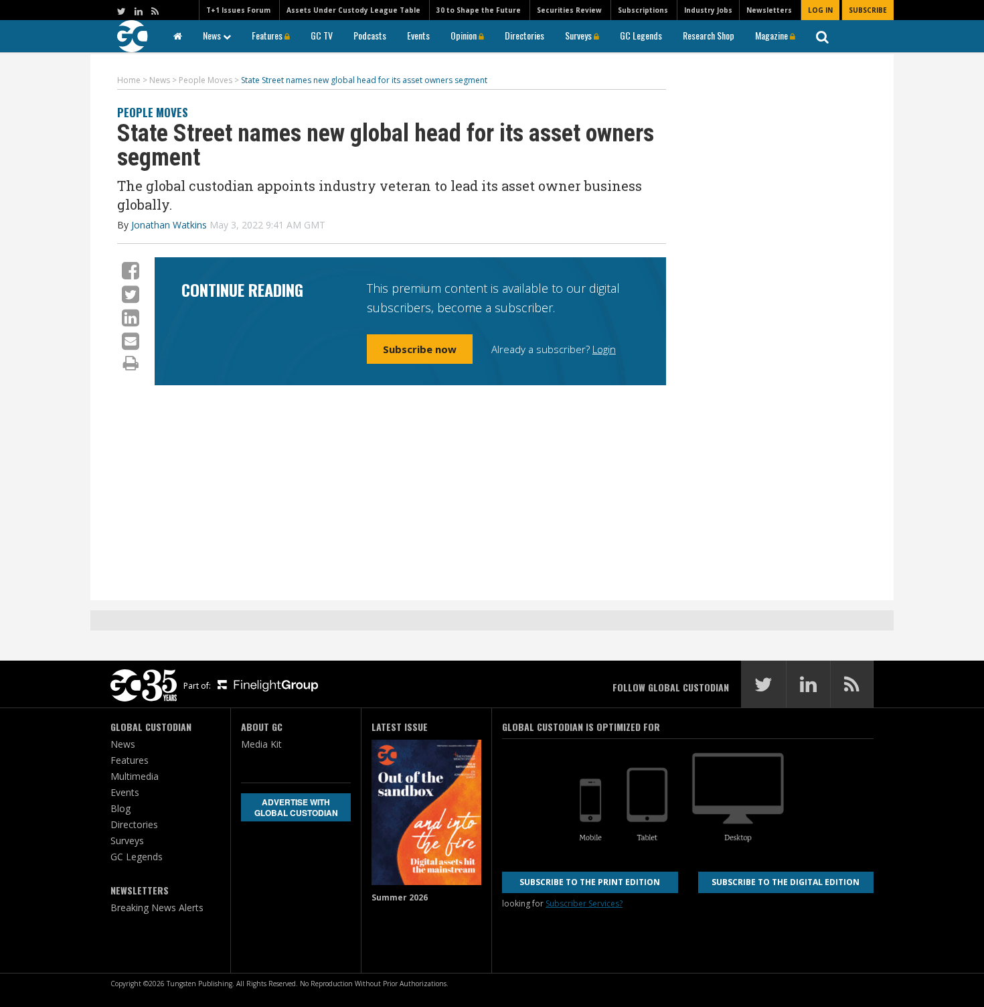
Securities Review (569, 10)
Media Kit (261, 744)
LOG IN (820, 10)
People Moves (152, 112)
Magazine (772, 35)
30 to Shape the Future (478, 10)
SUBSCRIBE (868, 10)
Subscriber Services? (584, 903)
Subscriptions (643, 10)
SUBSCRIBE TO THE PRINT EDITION (589, 882)
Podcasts (369, 35)
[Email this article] (130, 340)
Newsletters (769, 10)
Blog (120, 808)
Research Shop (708, 35)
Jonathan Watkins (169, 224)
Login (604, 349)
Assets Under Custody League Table (353, 10)
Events (418, 35)
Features (268, 35)
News (213, 35)
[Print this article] (131, 362)
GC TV (322, 35)
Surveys (579, 35)
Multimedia (134, 776)
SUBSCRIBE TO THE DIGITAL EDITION (785, 882)
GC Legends (641, 35)
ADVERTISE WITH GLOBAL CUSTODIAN (296, 807)
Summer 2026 (400, 897)
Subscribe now (420, 349)
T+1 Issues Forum (238, 10)
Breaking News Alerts (156, 907)
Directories (524, 35)
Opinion (464, 35)
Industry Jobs (708, 10)
